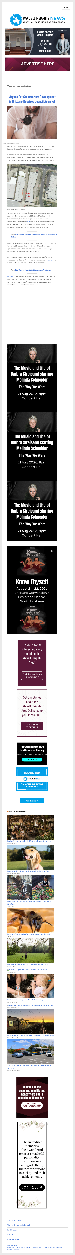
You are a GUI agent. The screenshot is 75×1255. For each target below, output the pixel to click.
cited (28, 221)
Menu (66, 8)
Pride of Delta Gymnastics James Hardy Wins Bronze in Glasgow (28, 970)
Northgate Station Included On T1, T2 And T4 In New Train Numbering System (30, 1035)
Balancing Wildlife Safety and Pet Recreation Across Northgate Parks (28, 871)
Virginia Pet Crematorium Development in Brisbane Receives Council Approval (32, 99)
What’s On (10, 1234)
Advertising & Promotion (13, 1249)
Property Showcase (13, 1239)
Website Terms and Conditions (23, 1247)
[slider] (30, 632)
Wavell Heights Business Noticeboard (18, 1225)
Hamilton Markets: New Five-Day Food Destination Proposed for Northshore (29, 841)
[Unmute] (46, 632)
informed (50, 260)
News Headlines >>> (32, 801)
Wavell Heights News (12, 1245)
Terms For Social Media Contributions (53, 1247)
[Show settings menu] (50, 632)
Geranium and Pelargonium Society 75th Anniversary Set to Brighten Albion (31, 1005)
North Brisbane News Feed (18, 811)
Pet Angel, (10, 276)
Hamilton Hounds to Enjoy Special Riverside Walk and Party (25, 1000)
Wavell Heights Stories (14, 1220)
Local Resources (12, 1230)
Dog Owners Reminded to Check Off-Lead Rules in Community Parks (27, 964)
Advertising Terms (37, 1247)
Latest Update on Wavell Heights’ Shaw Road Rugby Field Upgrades (33, 270)
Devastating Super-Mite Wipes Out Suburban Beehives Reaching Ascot (28, 934)
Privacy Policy (10, 1247)
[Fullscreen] (55, 632)
